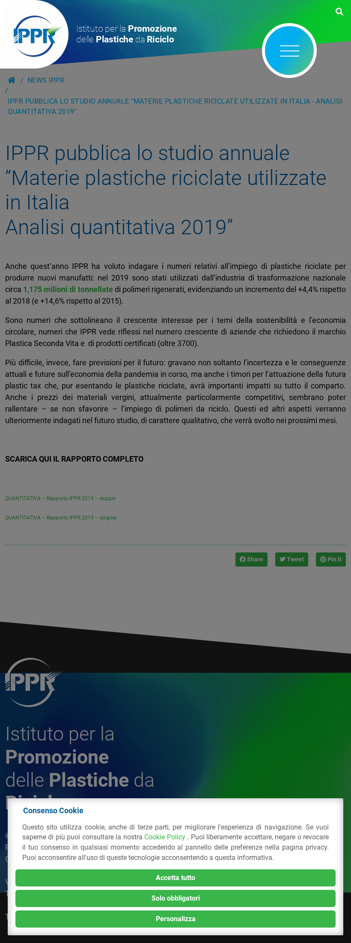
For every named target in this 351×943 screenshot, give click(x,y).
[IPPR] (34, 34)
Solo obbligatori (176, 898)
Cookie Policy (165, 837)
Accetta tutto (175, 878)
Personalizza (176, 919)
